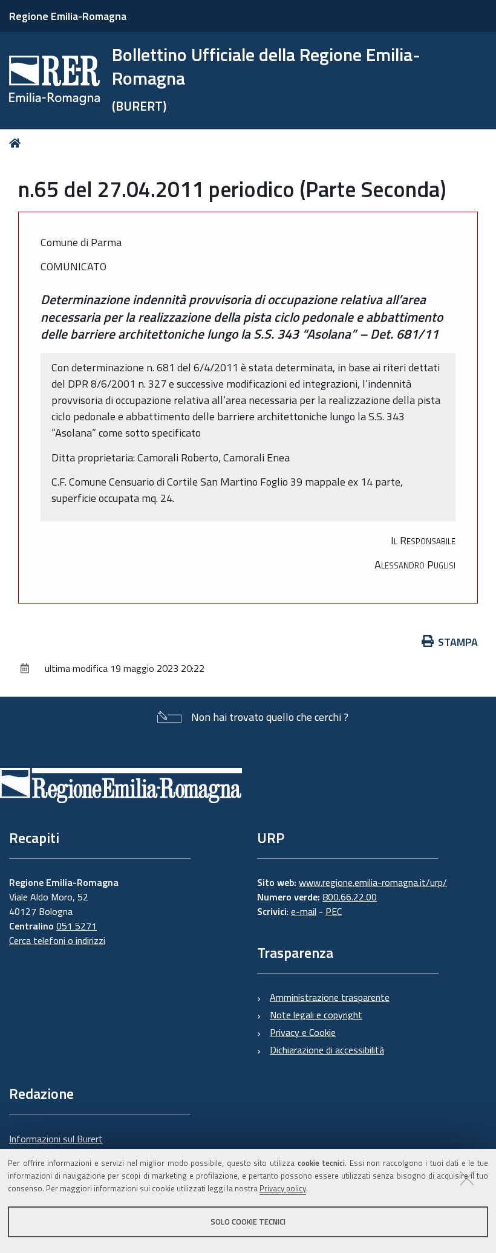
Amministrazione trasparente (330, 997)
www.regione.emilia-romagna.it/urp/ (373, 882)
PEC (333, 911)
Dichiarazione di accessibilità (327, 1050)
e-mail (303, 911)
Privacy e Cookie (303, 1032)
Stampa (458, 642)
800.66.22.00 (349, 897)
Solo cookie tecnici (248, 1222)
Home (17, 143)
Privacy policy (282, 1188)
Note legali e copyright (316, 1014)
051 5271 (76, 926)
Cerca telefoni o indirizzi (57, 940)
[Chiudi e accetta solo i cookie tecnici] (467, 1178)
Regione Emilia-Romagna (67, 16)
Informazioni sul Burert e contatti (56, 1145)
